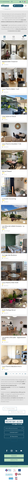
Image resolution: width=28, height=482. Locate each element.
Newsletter (14, 460)
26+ (17, 373)
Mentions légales (8, 464)
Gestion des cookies (14, 466)
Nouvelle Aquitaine (18, 474)
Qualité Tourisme (14, 470)
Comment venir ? (14, 432)
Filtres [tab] (23, 39)
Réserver (14, 456)
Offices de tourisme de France (8, 470)
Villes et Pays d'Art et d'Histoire (16, 478)
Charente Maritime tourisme (9, 474)
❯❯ (25, 373)
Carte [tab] (13, 39)
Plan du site (2, 464)
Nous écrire (15, 436)
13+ (13, 373)
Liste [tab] (4, 39)
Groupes (14, 439)
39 (19, 373)
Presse (20, 439)
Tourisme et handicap (19, 470)
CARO (11, 478)
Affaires (7, 439)
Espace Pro (14, 441)
